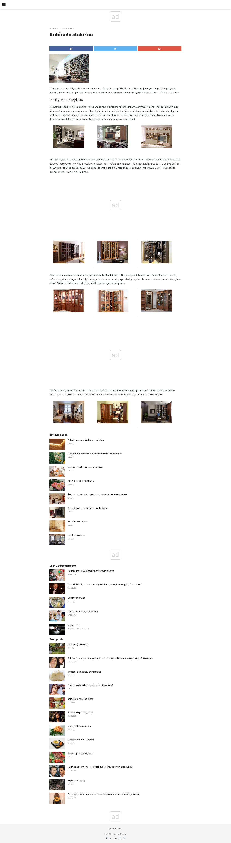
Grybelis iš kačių (76, 780)
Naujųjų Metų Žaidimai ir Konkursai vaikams (91, 570)
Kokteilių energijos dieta (80, 698)
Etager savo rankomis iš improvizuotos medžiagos (95, 453)
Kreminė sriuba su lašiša (81, 739)
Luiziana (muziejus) (78, 644)
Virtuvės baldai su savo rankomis (85, 467)
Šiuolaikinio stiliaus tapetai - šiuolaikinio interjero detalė (98, 494)
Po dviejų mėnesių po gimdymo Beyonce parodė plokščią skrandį (103, 794)
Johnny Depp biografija (80, 712)
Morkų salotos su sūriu (80, 726)
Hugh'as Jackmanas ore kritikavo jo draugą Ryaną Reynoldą (100, 766)
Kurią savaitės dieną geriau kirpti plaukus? (90, 685)
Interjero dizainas (66, 28)
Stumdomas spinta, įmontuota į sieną (88, 508)
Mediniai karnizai (76, 535)
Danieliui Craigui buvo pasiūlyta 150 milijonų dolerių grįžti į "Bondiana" (105, 584)
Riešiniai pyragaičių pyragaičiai (84, 671)
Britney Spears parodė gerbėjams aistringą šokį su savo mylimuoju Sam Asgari (110, 658)
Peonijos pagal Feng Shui (81, 480)
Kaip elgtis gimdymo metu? (83, 611)
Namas (53, 28)
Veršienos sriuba (76, 598)
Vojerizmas (74, 625)
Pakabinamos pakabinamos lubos (86, 440)
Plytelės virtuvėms (78, 521)
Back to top (115, 828)
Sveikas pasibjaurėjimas (80, 753)
